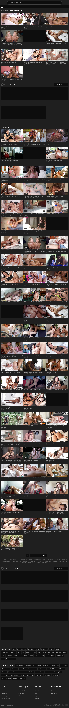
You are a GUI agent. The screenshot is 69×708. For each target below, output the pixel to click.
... (39, 555)
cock (19, 652)
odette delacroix (52, 668)
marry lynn (15, 668)
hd (18, 649)
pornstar (41, 655)
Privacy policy (4, 693)
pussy (57, 649)
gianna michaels (6, 678)
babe (3, 655)
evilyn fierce (42, 668)
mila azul (22, 678)
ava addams (39, 675)
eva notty (15, 678)
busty (64, 652)
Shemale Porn (38, 690)
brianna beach (40, 672)
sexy (14, 649)
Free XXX (37, 698)
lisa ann (4, 672)
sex (39, 652)
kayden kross (12, 672)
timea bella (23, 668)
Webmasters (21, 696)
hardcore (24, 655)
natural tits (44, 649)
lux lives (38, 665)
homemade (60, 655)
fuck (3, 659)
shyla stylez (46, 665)
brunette (52, 655)
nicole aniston (14, 675)
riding (31, 655)
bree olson (21, 672)
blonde (52, 649)
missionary (51, 652)
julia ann (22, 675)
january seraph (29, 665)
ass (23, 652)
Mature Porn (37, 696)
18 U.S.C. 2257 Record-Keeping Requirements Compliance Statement (51, 705)
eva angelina (57, 672)
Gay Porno (37, 693)
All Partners (54, 693)
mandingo (55, 675)
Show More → (61, 84)
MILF (27, 652)
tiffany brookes (32, 668)
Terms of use (4, 690)
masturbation (5, 652)
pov (47, 655)
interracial (9, 655)
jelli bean (61, 668)
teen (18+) (17, 655)
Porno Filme (54, 690)
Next (44, 555)
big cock (58, 652)
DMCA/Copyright (5, 698)
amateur (33, 652)
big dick (13, 652)
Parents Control (22, 690)
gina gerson (30, 675)
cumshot (30, 649)
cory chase (5, 675)
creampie (23, 649)
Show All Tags (10, 659)
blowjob (44, 652)
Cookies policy (5, 696)
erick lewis (64, 665)
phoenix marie (30, 672)
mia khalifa (47, 675)
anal (36, 655)
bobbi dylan (55, 665)
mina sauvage (6, 668)
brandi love (49, 672)
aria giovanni (19, 665)
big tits (37, 649)
